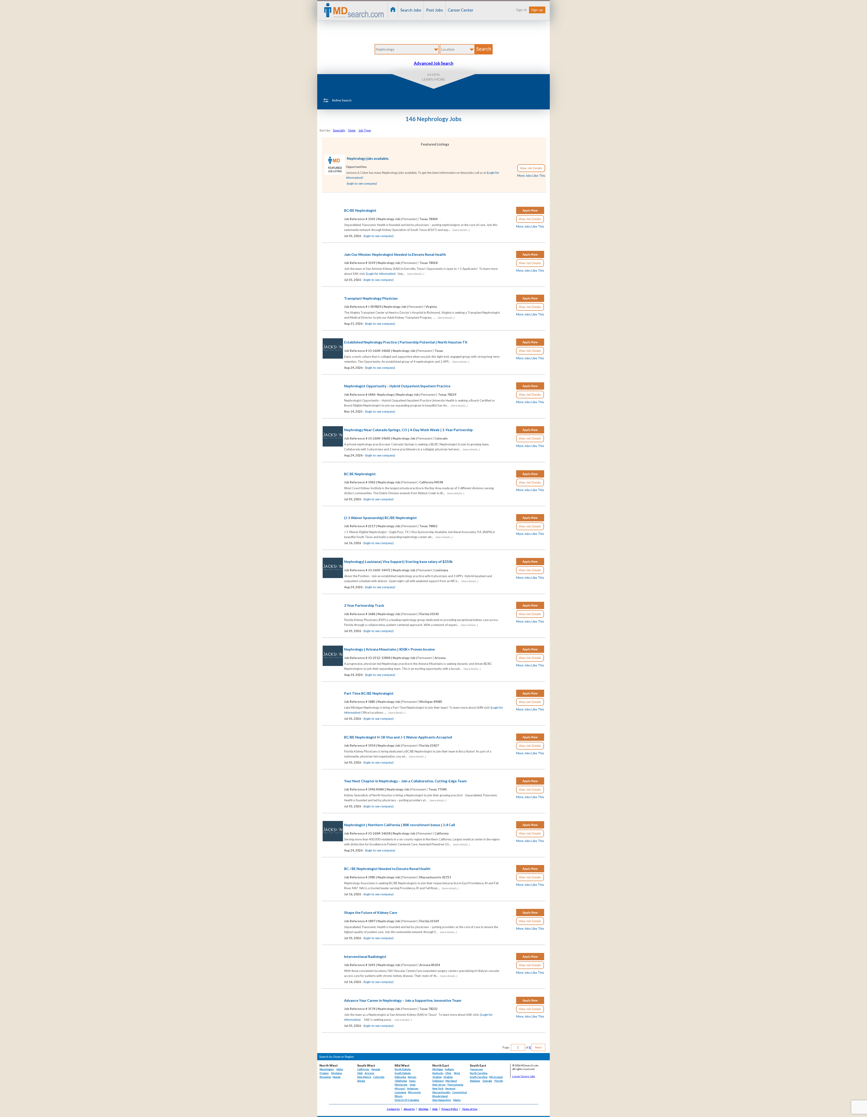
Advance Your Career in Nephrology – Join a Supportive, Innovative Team (402, 1000)
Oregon (324, 1073)
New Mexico (364, 1076)
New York (437, 1088)
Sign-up (537, 9)
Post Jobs (434, 9)
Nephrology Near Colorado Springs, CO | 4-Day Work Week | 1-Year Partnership (408, 430)
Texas (412, 1080)
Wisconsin (414, 1092)
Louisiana (400, 1092)
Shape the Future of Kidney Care (370, 912)
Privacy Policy (450, 1109)
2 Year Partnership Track (364, 605)
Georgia (487, 1080)
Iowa (412, 1084)
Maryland (451, 1080)
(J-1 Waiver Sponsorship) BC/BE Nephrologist (380, 518)
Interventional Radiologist (365, 957)
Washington (326, 1069)
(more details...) (461, 229)
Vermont (450, 1088)
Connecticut (459, 1092)
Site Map (424, 1109)
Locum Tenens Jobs (523, 1076)
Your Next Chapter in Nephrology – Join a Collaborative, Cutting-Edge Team (405, 781)
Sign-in (521, 9)
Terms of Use (469, 1109)
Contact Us (393, 1109)
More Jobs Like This (531, 175)
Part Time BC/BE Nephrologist (369, 693)
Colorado (379, 1076)
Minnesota (401, 1084)
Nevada (375, 1069)
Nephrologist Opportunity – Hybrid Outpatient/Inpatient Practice (397, 386)
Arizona (369, 1073)
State (351, 130)
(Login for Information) (381, 273)
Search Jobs (410, 9)
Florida (498, 1080)
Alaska (361, 1080)
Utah (360, 1073)
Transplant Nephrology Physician (371, 298)
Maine (457, 1099)
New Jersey (439, 1084)
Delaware (438, 1080)
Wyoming (325, 1076)
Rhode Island (440, 1096)
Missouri (400, 1088)
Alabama (475, 1080)
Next (538, 1047)
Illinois (399, 1096)
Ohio (448, 1073)
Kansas (412, 1076)
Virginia (448, 1076)
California (363, 1069)
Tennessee (476, 1069)
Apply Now (530, 210)
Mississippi (496, 1076)
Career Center (460, 9)
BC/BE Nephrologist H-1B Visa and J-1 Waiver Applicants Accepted (398, 737)
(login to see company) (362, 183)
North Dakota (403, 1069)
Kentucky (437, 1073)
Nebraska (400, 1076)
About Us (409, 1109)
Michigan (437, 1069)
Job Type (364, 130)
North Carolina (478, 1073)
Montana (336, 1073)
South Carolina (478, 1076)
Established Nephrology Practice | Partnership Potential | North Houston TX (405, 342)
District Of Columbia (407, 1099)
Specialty (339, 130)
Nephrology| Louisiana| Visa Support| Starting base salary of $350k (398, 562)
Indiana (449, 1069)
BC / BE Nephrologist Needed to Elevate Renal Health (387, 869)
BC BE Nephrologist (360, 474)
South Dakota (403, 1073)
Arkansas (412, 1088)
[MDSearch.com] (334, 174)
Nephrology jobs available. (368, 158)
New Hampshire (441, 1099)
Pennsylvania (455, 1084)
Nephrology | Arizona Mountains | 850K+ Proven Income (389, 649)
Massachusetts (441, 1092)
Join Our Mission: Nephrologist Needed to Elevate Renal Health (395, 254)
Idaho (339, 1069)
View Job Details (531, 168)
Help (435, 1109)
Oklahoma (401, 1080)
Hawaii (336, 1076)
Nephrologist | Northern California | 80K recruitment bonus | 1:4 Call (399, 825)
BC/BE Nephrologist (360, 210)
